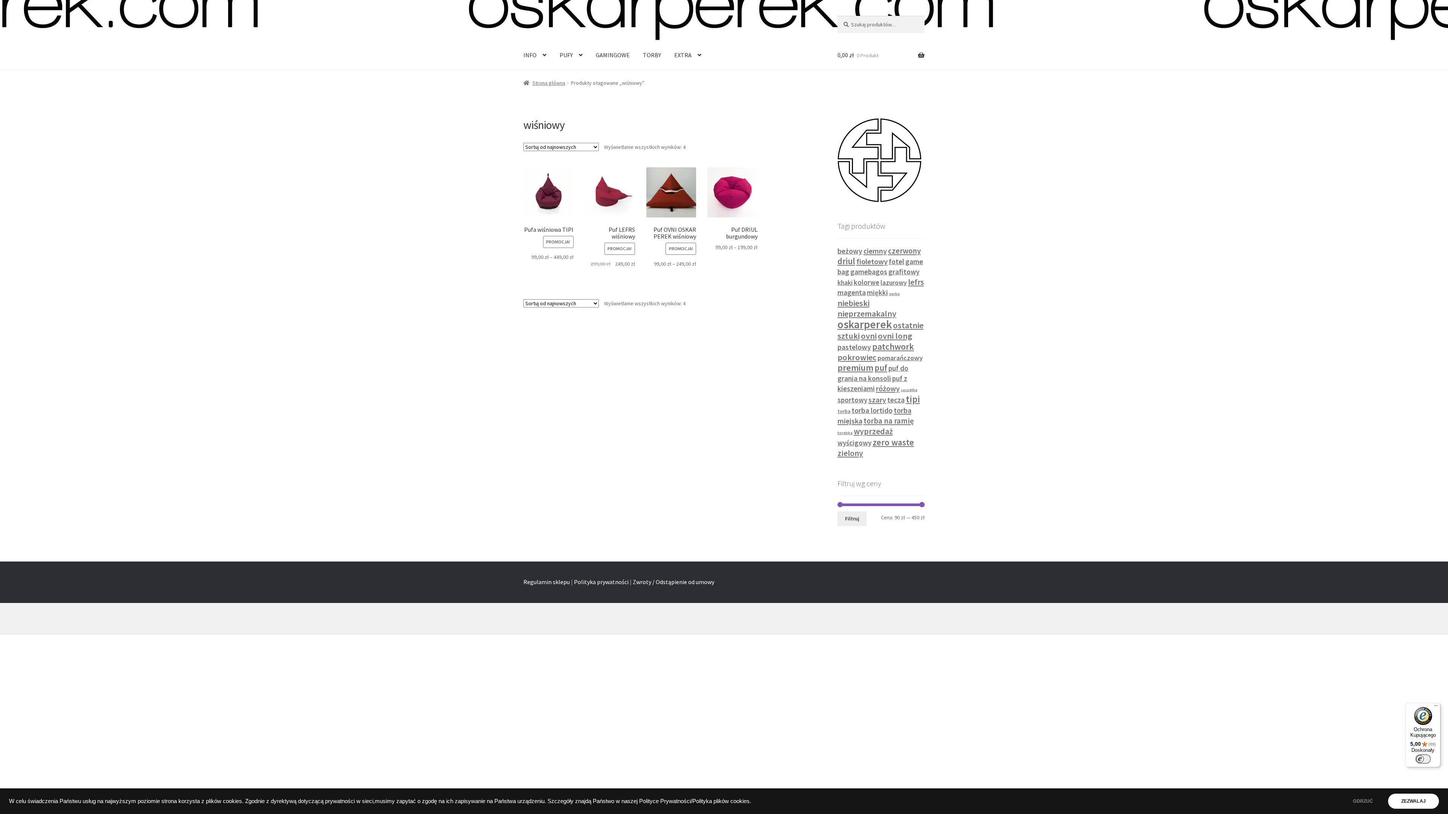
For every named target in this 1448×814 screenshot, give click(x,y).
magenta (852, 292)
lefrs (916, 282)
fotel (896, 261)
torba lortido (872, 410)
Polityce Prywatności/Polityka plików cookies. (695, 801)
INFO (530, 55)
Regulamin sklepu (546, 582)
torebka (845, 432)
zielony (850, 453)
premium (855, 367)
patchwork (893, 346)
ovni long (895, 335)
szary (877, 400)
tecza (896, 399)
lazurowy (893, 282)
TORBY (652, 55)
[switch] (1423, 759)
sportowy (852, 400)
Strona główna (548, 83)
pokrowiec (857, 357)
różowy (888, 388)
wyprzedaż (873, 431)
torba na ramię (889, 421)
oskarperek (865, 324)
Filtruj (852, 518)
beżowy (850, 251)
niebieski (854, 303)
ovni (869, 335)
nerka (894, 293)
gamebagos (868, 271)
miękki (877, 292)
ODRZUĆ (1363, 801)
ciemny (875, 251)
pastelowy (854, 347)
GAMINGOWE (613, 55)
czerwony (904, 251)
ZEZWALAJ (1413, 801)
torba (844, 411)
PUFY (566, 55)
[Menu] (1435, 707)
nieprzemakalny (867, 313)
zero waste (893, 442)
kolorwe (866, 282)
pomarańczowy (900, 357)
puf (880, 368)
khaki (845, 282)
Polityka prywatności (601, 582)
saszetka (909, 389)
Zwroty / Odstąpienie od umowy (673, 582)
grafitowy (904, 271)
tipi (913, 399)
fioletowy (872, 261)
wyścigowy (854, 443)
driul (846, 261)
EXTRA (683, 55)
